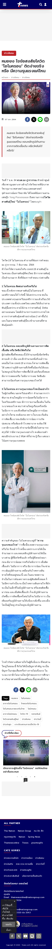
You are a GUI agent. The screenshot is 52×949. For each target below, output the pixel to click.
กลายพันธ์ (35, 714)
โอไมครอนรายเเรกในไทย (14, 708)
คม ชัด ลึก (38, 830)
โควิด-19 (24, 714)
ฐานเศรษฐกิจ (37, 842)
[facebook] (27, 119)
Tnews (25, 842)
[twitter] (33, 119)
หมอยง (14, 698)
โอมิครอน (32, 708)
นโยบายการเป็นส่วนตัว (32, 875)
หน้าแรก (5, 77)
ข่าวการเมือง (26, 858)
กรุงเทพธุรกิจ (10, 836)
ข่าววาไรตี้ (40, 864)
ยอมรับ (9, 924)
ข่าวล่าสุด (7, 724)
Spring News (34, 836)
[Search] (41, 4)
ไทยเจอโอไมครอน (29, 703)
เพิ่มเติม (9, 918)
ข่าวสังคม (15, 77)
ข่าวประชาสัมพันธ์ (11, 875)
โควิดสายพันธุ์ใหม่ (11, 719)
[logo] (21, 4)
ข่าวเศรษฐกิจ (25, 870)
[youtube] (25, 936)
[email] (46, 119)
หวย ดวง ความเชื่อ (24, 864)
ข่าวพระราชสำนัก (11, 858)
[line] (40, 119)
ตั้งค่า (8, 930)
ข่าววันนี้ (37, 719)
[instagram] (38, 936)
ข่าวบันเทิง (8, 864)
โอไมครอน (25, 698)
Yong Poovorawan (19, 197)
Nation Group (24, 830)
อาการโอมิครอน (10, 714)
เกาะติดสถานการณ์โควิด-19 (27, 724)
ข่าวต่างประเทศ (10, 870)
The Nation (9, 830)
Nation (22, 836)
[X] (19, 936)
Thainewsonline (11, 842)
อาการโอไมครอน (10, 703)
